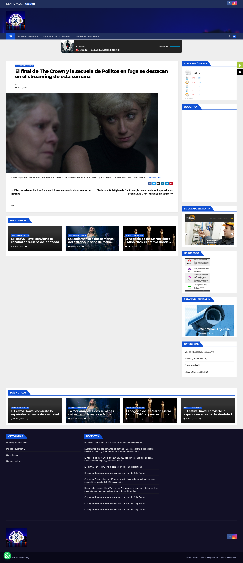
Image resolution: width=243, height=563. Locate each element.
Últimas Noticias (28, 36)
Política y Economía (87, 36)
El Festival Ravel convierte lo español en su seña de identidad (35, 240)
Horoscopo (206, 290)
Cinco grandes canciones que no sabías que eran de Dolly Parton (114, 473)
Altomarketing (24, 558)
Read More (154, 177)
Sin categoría (191, 365)
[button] (230, 36)
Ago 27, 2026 (18, 419)
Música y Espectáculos (56, 36)
